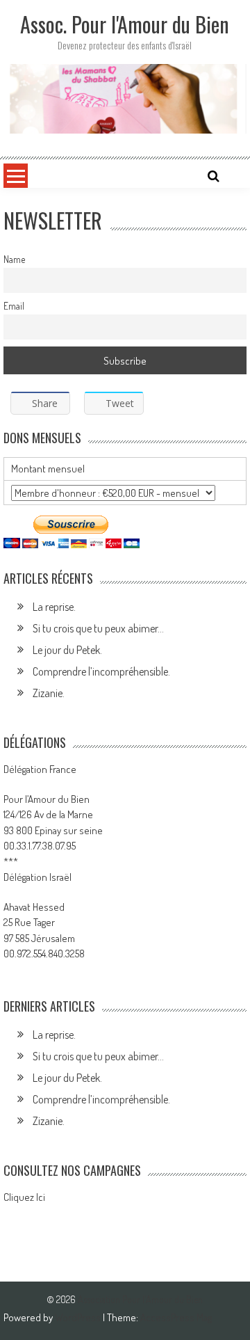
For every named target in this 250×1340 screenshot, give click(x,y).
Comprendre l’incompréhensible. (101, 671)
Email (13, 306)
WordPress (79, 1317)
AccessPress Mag (176, 1317)
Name (14, 259)
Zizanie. (49, 693)
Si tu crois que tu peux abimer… (98, 628)
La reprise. (54, 607)
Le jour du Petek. (67, 650)
